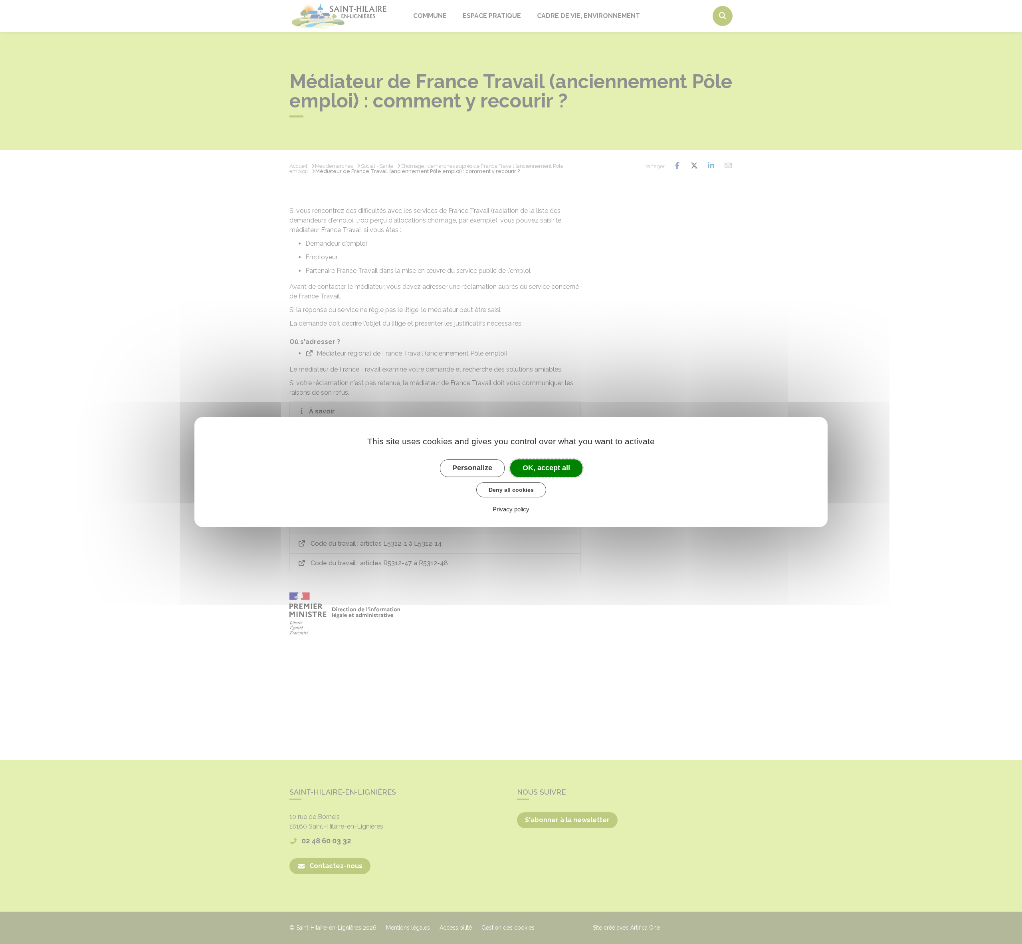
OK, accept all (546, 468)
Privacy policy (511, 509)
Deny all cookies (511, 490)
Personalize (472, 468)
